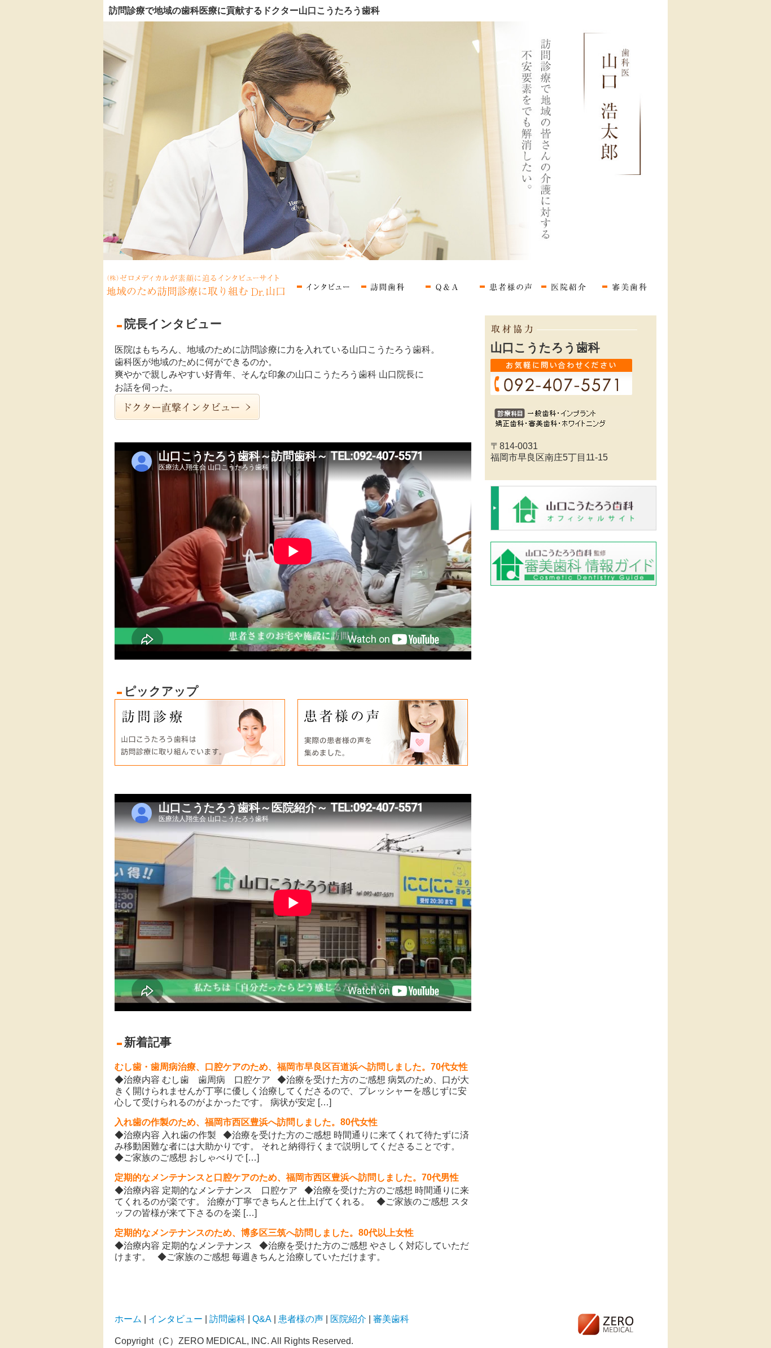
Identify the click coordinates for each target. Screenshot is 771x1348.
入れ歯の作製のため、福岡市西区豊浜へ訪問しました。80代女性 (246, 1122)
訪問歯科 (383, 285)
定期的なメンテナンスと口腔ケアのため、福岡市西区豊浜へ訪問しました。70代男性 (287, 1177)
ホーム (197, 285)
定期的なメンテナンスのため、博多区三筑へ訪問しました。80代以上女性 (264, 1232)
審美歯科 (627, 285)
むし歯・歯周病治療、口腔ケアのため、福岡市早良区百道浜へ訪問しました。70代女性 (291, 1067)
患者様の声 (505, 285)
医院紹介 (566, 285)
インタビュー (322, 285)
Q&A (444, 285)
